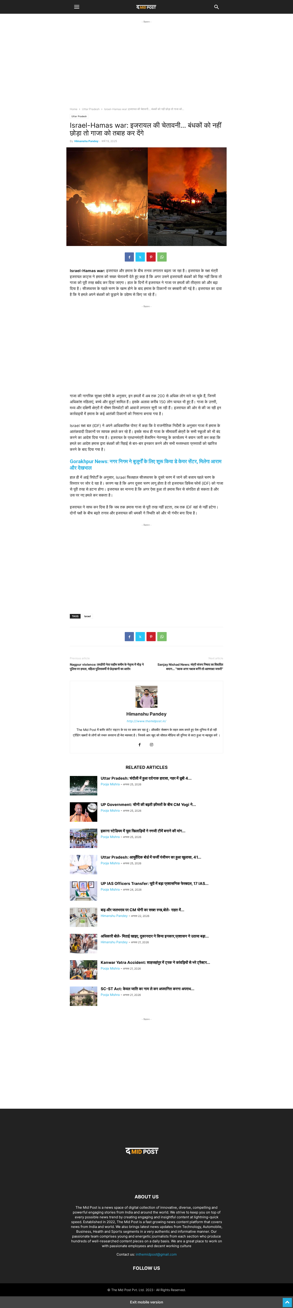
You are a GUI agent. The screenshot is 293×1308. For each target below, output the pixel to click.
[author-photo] (146, 708)
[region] (146, 67)
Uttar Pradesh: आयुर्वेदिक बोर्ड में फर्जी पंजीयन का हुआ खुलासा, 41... (151, 857)
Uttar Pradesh (91, 109)
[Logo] (146, 1183)
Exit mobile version (146, 1302)
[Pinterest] (151, 257)
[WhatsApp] (162, 257)
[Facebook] (129, 257)
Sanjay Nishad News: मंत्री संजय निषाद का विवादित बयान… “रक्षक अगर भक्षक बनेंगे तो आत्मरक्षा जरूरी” (190, 666)
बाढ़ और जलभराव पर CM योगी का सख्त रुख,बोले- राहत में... (142, 910)
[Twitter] (140, 257)
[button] (77, 7)
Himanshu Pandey (86, 141)
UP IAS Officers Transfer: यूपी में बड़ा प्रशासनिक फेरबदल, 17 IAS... (155, 883)
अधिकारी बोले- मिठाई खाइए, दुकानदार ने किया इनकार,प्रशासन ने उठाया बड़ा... (155, 936)
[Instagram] (151, 745)
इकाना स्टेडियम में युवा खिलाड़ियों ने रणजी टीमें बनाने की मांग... (143, 831)
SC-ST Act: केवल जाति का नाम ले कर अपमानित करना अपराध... (147, 988)
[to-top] (287, 1300)
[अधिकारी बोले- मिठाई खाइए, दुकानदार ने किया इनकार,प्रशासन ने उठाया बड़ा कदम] (83, 944)
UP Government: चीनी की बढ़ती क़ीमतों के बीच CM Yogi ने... (148, 804)
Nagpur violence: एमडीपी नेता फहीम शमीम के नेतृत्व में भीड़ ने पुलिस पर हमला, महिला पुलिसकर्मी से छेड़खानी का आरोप (107, 666)
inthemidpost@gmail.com (156, 1254)
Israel (87, 616)
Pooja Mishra (110, 784)
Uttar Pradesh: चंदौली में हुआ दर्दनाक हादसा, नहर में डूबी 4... (146, 778)
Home (73, 109)
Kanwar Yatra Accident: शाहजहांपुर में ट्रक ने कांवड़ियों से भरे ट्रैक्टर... (155, 962)
